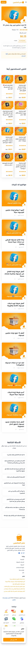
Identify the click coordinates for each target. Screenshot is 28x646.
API (23, 572)
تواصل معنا (21, 570)
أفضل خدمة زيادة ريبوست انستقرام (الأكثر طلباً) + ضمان (21, 112)
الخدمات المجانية (20, 562)
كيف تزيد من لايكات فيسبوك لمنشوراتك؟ (14, 363)
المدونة (22, 564)
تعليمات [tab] (15, 40)
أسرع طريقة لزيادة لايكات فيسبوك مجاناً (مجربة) (16, 393)
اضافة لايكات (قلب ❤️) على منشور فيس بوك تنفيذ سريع (8, 86)
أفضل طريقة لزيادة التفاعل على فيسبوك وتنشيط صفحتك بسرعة (14, 273)
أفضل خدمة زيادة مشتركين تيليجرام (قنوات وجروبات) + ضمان (20, 138)
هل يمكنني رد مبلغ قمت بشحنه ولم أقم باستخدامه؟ (15, 508)
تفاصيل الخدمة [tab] (22, 40)
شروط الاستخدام (20, 567)
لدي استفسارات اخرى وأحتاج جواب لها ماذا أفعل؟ (14, 516)
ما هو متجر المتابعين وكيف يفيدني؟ (16, 454)
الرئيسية (22, 559)
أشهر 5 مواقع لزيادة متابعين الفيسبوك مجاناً (15, 211)
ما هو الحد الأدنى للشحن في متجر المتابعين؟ (16, 492)
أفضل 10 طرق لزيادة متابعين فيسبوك (14, 334)
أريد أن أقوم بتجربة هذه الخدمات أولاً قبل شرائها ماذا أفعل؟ (15, 470)
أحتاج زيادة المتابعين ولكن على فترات (16, 477)
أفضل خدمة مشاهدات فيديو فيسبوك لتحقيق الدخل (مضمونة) (15, 424)
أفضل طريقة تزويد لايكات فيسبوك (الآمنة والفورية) (15, 304)
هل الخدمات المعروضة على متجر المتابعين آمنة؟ (14, 484)
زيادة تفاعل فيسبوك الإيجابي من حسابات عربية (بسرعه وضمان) (14, 241)
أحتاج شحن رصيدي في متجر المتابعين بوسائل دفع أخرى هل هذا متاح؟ (16, 500)
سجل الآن (4, 2)
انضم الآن (12, 640)
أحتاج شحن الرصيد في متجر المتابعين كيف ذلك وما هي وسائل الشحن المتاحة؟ (14, 462)
